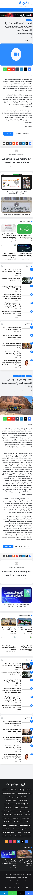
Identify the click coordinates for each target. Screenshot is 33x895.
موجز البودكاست (19, 836)
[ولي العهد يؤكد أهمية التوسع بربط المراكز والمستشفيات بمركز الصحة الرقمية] (27, 346)
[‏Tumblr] (17, 69)
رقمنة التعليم (25, 818)
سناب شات (7, 818)
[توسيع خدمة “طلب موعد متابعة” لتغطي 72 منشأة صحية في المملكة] (8, 248)
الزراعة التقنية (10, 797)
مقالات (28, 836)
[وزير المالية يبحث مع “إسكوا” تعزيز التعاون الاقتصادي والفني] (27, 338)
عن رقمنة (22, 880)
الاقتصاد (6, 790)
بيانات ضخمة (8, 807)
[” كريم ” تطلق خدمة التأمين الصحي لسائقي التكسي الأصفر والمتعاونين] (24, 229)
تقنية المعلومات (18, 811)
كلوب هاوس (27, 832)
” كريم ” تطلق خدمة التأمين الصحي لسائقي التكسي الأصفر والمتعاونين (25, 237)
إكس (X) (21, 790)
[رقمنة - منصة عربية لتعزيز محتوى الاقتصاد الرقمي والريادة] (24, 4)
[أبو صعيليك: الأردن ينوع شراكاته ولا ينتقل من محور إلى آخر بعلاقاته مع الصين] (27, 314)
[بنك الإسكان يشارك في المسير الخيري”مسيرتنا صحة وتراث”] (24, 854)
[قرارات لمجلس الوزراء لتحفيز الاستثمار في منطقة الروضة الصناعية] (27, 354)
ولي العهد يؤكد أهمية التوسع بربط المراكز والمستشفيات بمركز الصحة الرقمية (11, 345)
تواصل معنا (16, 883)
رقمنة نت (28, 38)
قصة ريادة (6, 829)
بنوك (16, 807)
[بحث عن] (31, 5)
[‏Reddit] (9, 69)
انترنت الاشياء (24, 807)
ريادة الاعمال (15, 818)
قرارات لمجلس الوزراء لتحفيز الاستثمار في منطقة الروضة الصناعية (13, 353)
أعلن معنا (6, 880)
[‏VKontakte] (10, 143)
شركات (27, 821)
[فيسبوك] (29, 69)
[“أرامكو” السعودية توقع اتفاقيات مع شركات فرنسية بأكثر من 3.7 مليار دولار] (8, 854)
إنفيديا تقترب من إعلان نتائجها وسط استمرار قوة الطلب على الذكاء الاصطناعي (11, 288)
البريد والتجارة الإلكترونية (24, 793)
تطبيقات (29, 20)
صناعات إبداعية (18, 821)
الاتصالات (13, 790)
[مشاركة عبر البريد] (7, 143)
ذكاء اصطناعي (7, 814)
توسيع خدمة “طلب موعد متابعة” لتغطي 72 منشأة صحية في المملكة (9, 255)
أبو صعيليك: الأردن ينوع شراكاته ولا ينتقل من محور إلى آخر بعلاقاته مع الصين (11, 313)
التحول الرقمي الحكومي (9, 793)
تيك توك (27, 814)
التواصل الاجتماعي (21, 797)
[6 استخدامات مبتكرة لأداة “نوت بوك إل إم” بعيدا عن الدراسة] (24, 248)
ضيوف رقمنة (7, 821)
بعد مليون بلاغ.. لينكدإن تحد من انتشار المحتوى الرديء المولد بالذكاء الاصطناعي (11, 271)
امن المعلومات (9, 804)
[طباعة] (4, 143)
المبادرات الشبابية (11, 800)
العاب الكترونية (23, 800)
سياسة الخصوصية (14, 880)
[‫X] (25, 69)
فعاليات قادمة (13, 825)
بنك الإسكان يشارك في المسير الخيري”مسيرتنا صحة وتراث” (25, 861)
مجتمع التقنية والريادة (8, 832)
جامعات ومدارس (18, 814)
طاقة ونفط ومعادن (25, 825)
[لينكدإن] (21, 69)
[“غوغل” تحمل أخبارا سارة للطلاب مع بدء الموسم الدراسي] (27, 280)
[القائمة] (2, 5)
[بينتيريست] (13, 69)
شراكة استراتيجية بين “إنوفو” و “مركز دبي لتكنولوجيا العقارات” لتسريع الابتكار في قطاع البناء (12, 305)
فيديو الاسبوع (26, 829)
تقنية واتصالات (7, 811)
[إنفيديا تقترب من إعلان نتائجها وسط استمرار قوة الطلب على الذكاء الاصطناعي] (27, 288)
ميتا (11, 836)
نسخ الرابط (8, 133)
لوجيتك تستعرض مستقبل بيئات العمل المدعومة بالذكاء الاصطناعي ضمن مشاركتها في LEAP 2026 (11, 296)
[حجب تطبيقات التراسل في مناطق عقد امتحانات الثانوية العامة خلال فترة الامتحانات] (8, 228)
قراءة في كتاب (15, 829)
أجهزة (28, 790)
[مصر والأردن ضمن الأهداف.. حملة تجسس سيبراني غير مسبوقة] (27, 330)
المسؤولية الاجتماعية (22, 804)
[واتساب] (5, 69)
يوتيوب (5, 836)
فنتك (4, 825)
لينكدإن (19, 832)
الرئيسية (27, 880)
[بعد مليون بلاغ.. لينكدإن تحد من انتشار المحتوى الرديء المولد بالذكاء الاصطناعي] (27, 272)
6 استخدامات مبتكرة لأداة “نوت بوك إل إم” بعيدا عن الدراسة (25, 255)
